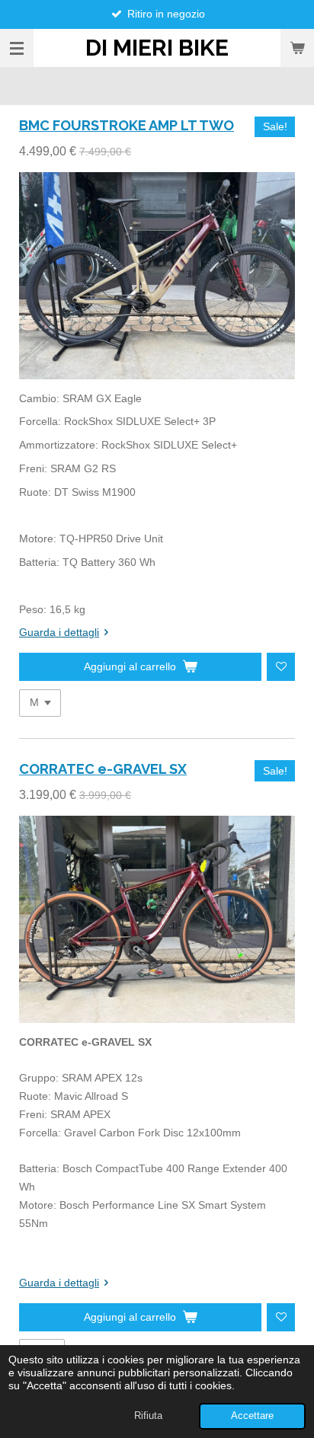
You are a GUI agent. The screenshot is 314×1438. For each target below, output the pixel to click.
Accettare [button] (252, 1416)
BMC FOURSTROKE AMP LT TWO (126, 125)
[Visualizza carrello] (297, 48)
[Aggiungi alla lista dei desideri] (281, 667)
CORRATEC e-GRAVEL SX (103, 769)
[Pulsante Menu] (17, 48)
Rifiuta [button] (148, 1416)
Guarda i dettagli (59, 632)
